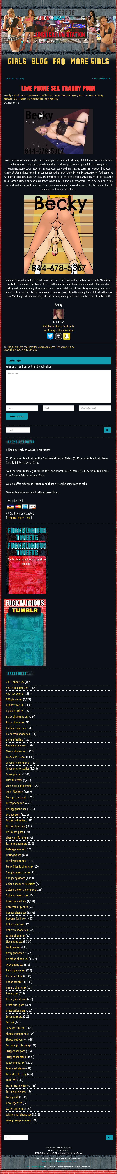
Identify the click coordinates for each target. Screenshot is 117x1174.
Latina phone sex (15, 935)
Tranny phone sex (16, 1091)
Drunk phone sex (15, 826)
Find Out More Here (18, 517)
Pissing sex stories (16, 999)
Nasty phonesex (15, 953)
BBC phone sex (14, 699)
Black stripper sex (16, 728)
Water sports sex (15, 1108)
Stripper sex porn (15, 1051)
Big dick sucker (20, 95)
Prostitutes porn (15, 1005)
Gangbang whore (76, 95)
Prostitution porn (16, 1010)
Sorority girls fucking (18, 1045)
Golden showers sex (17, 895)
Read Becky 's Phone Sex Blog (58, 330)
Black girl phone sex (17, 716)
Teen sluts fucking (16, 1074)
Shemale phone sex (17, 1033)
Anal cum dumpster (17, 687)
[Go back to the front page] (58, 30)
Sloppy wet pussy (51, 98)
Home (44, 1161)
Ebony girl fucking (16, 837)
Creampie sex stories (17, 768)
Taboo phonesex (15, 1062)
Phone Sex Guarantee (64, 1161)
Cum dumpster (33, 95)
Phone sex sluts (14, 982)
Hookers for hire (15, 918)
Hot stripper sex (15, 924)
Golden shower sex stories (20, 884)
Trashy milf (12, 1097)
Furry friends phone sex (19, 866)
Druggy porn (13, 814)
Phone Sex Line (29, 349)
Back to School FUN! (100, 78)
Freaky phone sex (16, 860)
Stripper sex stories (17, 1057)
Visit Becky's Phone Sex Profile (58, 326)
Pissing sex (12, 993)
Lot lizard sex (13, 947)
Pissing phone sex (16, 987)
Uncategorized (14, 1103)
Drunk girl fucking (16, 820)
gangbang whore (46, 346)
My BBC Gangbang (16, 78)
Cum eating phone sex (18, 785)
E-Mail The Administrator (35, 1166)
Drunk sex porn (14, 832)
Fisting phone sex (16, 849)
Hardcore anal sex (16, 901)
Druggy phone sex (16, 809)
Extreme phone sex (16, 843)
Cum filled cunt (46, 95)
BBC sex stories (14, 705)
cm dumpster (30, 346)
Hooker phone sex (16, 912)
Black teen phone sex (18, 734)
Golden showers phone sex (21, 889)
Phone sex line (36, 98)
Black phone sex (15, 722)
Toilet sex (11, 1080)
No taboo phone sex (21, 98)
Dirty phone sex (15, 803)
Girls (17, 62)
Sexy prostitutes (15, 1028)
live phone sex (63, 346)
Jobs (74, 1161)
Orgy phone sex (14, 964)
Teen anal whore (15, 1068)
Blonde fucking (14, 739)
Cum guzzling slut (61, 95)
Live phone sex (91, 95)
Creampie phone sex (17, 762)
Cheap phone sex (15, 751)
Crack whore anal (15, 757)
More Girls (89, 62)
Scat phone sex (14, 1016)
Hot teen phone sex (17, 930)
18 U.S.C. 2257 (51, 1161)
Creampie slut (14, 774)
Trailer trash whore (17, 1085)
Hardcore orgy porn (17, 907)
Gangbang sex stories (18, 872)
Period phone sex (15, 970)
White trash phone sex (18, 1114)
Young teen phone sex (18, 1120)
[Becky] (58, 314)
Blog (40, 62)
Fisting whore (13, 855)
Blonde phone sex (16, 745)
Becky (8, 95)
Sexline (10, 1022)
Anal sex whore (14, 693)
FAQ (59, 62)
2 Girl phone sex (15, 682)
